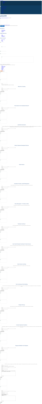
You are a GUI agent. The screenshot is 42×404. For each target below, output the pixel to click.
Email (2, 89)
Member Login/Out (4, 1)
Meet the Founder (3, 39)
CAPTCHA (3, 90)
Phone (2, 83)
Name (2, 206)
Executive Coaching (3, 30)
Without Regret (3, 36)
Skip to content (1, 0)
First (8, 128)
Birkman (2, 35)
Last (15, 128)
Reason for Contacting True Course (5, 394)
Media (2, 40)
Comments (3, 370)
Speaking (2, 31)
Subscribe (4, 2)
